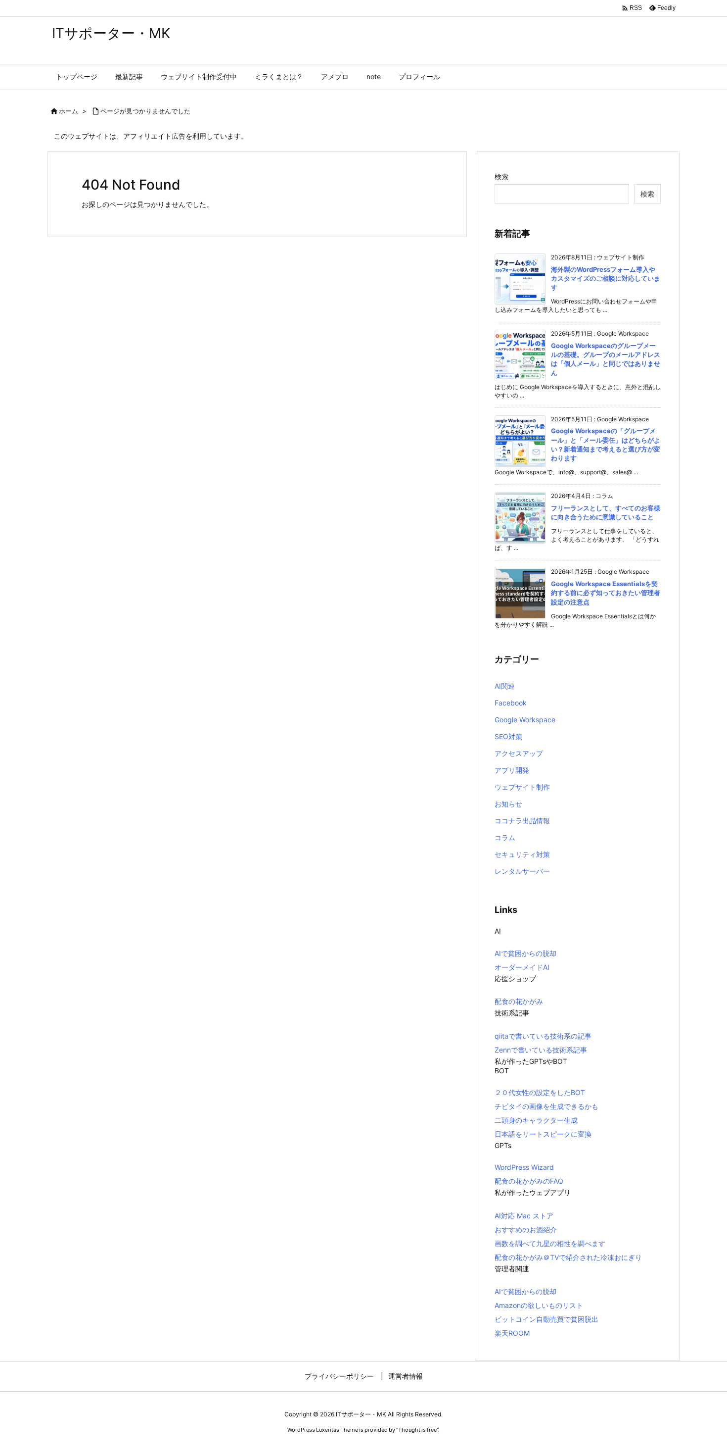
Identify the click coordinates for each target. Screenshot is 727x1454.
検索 (501, 176)
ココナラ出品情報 (522, 820)
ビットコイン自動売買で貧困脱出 (546, 1319)
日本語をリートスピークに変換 (543, 1134)
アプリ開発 (512, 770)
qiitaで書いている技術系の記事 (543, 1036)
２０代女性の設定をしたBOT (540, 1092)
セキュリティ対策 (522, 854)
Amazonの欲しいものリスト (539, 1305)
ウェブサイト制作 (522, 787)
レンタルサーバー (522, 871)
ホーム (68, 111)
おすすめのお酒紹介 (526, 1229)
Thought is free (417, 1429)
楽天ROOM (512, 1333)
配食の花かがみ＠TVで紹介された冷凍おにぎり (568, 1257)
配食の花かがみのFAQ (529, 1181)
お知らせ (508, 804)
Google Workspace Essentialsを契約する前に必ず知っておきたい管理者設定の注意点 (605, 592)
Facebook (511, 703)
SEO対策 (508, 736)
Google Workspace (525, 719)
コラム (505, 837)
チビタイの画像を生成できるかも (546, 1106)
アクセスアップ (519, 753)
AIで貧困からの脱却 (525, 953)
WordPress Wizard (524, 1167)
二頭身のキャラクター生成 (536, 1120)
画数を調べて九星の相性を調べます (550, 1243)
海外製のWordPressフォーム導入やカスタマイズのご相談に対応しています (605, 278)
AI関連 (505, 686)
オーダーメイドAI (522, 967)
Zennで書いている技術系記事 (541, 1050)
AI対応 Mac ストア (524, 1215)
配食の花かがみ (519, 1001)
